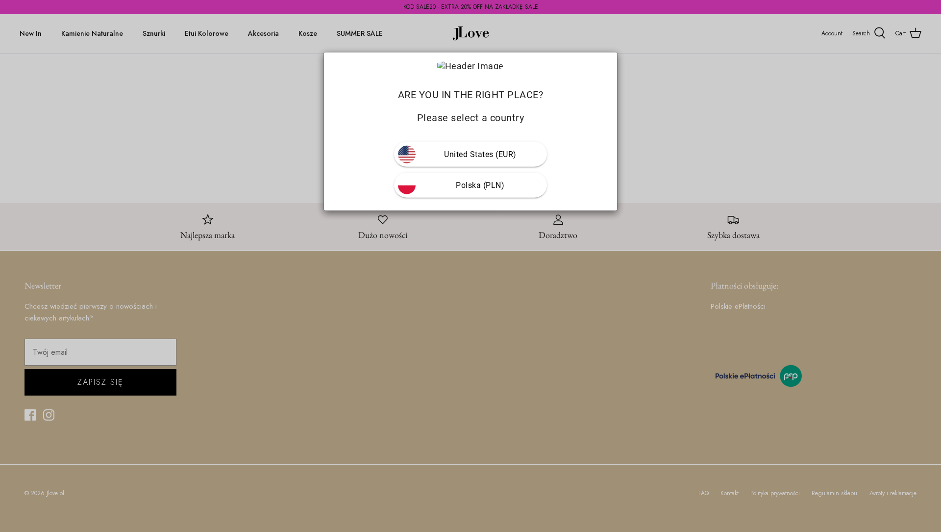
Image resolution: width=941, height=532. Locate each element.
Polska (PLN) (480, 185)
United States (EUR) (480, 154)
